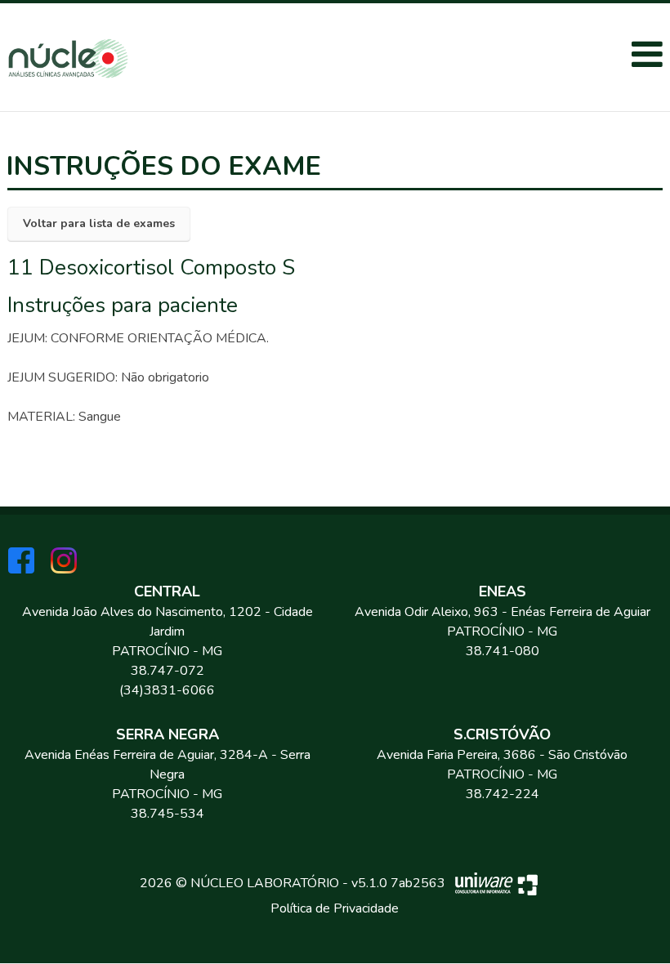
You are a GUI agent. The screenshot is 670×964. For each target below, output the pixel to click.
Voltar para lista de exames (99, 223)
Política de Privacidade (334, 908)
